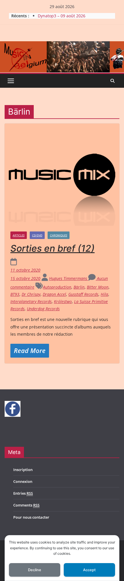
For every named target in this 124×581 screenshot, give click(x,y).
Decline (34, 570)
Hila (104, 294)
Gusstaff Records (83, 294)
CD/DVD (37, 235)
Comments (26, 505)
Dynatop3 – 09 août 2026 (61, 15)
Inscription (23, 469)
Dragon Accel (54, 294)
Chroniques (58, 235)
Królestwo (63, 301)
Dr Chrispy (31, 294)
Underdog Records (43, 308)
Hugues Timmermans (68, 278)
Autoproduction (57, 287)
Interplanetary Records (31, 301)
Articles (19, 235)
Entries (23, 493)
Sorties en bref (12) (52, 248)
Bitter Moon (97, 287)
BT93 (14, 294)
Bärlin (79, 287)
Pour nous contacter (31, 517)
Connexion (22, 481)
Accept (89, 570)
